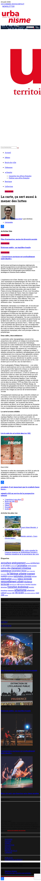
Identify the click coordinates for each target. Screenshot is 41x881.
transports (11, 590)
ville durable (19, 593)
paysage (34, 576)
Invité (8, 509)
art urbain (6, 565)
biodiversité (13, 566)
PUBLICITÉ (9, 858)
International (4, 574)
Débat (8, 505)
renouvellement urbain (12, 581)
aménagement (19, 562)
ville (13, 593)
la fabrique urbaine (16, 573)
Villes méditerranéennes (29, 593)
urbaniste (9, 593)
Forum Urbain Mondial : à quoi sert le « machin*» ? (21, 528)
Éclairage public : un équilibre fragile (16, 247)
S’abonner (9, 167)
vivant (37, 593)
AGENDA (8, 849)
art (1, 566)
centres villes (6, 568)
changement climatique (21, 568)
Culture (8, 503)
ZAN (2, 595)
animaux (28, 563)
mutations (10, 576)
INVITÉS (8, 847)
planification (6, 578)
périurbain (14, 579)
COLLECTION (9, 845)
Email (7, 808)
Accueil (8, 152)
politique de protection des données (16, 830)
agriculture (6, 562)
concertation (16, 571)
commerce (6, 570)
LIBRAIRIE (8, 853)
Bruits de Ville (9, 191)
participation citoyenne (22, 576)
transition (28, 584)
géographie (32, 571)
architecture (35, 563)
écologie (6, 595)
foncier (28, 571)
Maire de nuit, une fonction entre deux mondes (20, 793)
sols (18, 584)
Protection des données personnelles (18, 873)
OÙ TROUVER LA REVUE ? (14, 860)
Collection (9, 186)
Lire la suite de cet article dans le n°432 (16, 433)
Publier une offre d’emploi (19, 178)
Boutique (8, 181)
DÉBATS (8, 843)
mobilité (4, 576)
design (23, 571)
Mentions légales (11, 871)
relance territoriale (25, 579)
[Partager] (20, 226)
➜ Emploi (8, 172)
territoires (22, 584)
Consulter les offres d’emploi (20, 176)
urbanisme (20, 590)
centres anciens (32, 566)
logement (31, 573)
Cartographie (9, 222)
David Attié (18, 219)
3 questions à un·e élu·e (14, 499)
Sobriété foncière (13, 584)
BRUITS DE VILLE (11, 851)
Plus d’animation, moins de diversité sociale (19, 239)
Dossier (9, 507)
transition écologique (17, 586)
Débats (7, 157)
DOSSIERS (8, 839)
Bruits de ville (10, 162)
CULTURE (8, 841)
